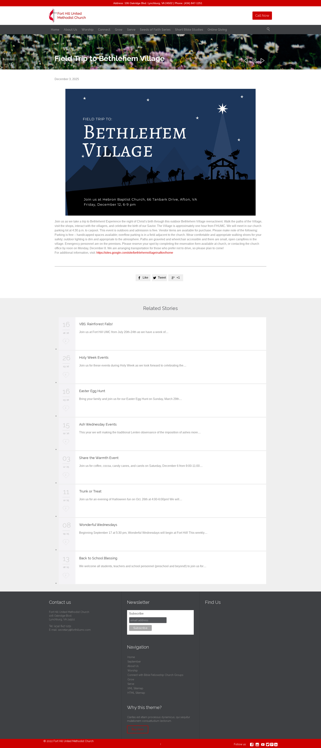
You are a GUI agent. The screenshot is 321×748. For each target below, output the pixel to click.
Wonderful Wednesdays (98, 525)
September (134, 661)
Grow (130, 679)
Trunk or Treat (90, 491)
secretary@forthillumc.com (74, 629)
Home (131, 657)
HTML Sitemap (136, 692)
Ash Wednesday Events (98, 424)
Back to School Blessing (98, 558)
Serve (130, 683)
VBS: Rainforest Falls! (96, 324)
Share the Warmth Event (99, 458)
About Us (133, 666)
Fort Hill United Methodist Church (74, 741)
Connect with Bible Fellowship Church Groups (155, 674)
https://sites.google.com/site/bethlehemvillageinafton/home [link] (134, 252)
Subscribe (136, 613)
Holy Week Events (93, 357)
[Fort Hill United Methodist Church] (67, 15)
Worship (132, 670)
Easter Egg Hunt (92, 391)
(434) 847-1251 (62, 626)
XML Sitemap (135, 688)
